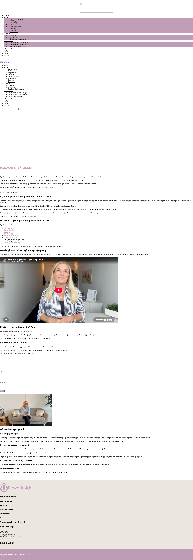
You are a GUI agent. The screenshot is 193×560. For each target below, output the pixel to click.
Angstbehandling (9, 228)
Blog (1, 518)
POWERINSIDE (23, 555)
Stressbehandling (9, 230)
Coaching (7, 241)
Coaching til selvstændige (12, 243)
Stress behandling (6, 514)
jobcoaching (16, 241)
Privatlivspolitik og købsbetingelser (13, 522)
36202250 (6, 533)
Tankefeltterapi (8, 234)
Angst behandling (6, 509)
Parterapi (7, 232)
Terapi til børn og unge (11, 235)
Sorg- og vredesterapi (11, 237)
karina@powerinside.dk (7, 535)
